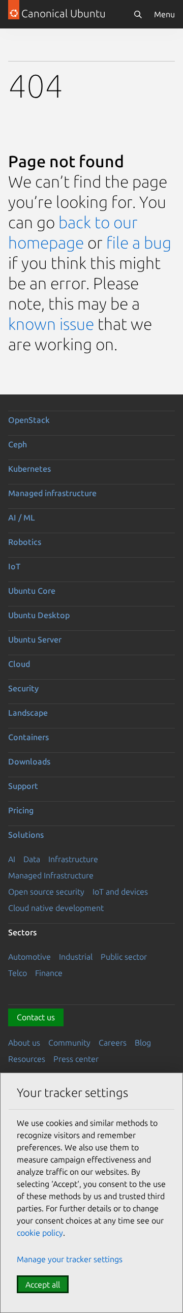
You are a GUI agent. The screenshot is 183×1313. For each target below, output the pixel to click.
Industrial (76, 956)
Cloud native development (56, 907)
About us (24, 1042)
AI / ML (21, 517)
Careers (113, 1042)
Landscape (28, 712)
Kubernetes (29, 468)
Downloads (29, 761)
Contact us (36, 1017)
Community (69, 1042)
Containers (28, 737)
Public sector (124, 956)
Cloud (19, 663)
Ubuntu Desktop (39, 615)
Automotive (29, 956)
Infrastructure (73, 859)
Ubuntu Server (35, 639)
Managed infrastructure (52, 493)
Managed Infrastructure (51, 875)
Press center (76, 1058)
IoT (14, 566)
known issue (51, 324)
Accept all (42, 1284)
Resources (26, 1058)
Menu (164, 14)
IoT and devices (120, 891)
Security (23, 688)
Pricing (21, 810)
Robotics (24, 541)
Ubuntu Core (31, 590)
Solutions (26, 834)
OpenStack (29, 419)
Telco (17, 973)
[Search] (138, 14)
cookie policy (40, 1232)
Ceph (17, 444)
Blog (143, 1042)
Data (31, 859)
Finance (49, 973)
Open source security (46, 891)
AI (11, 859)
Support (23, 785)
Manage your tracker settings (70, 1259)
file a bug (138, 242)
